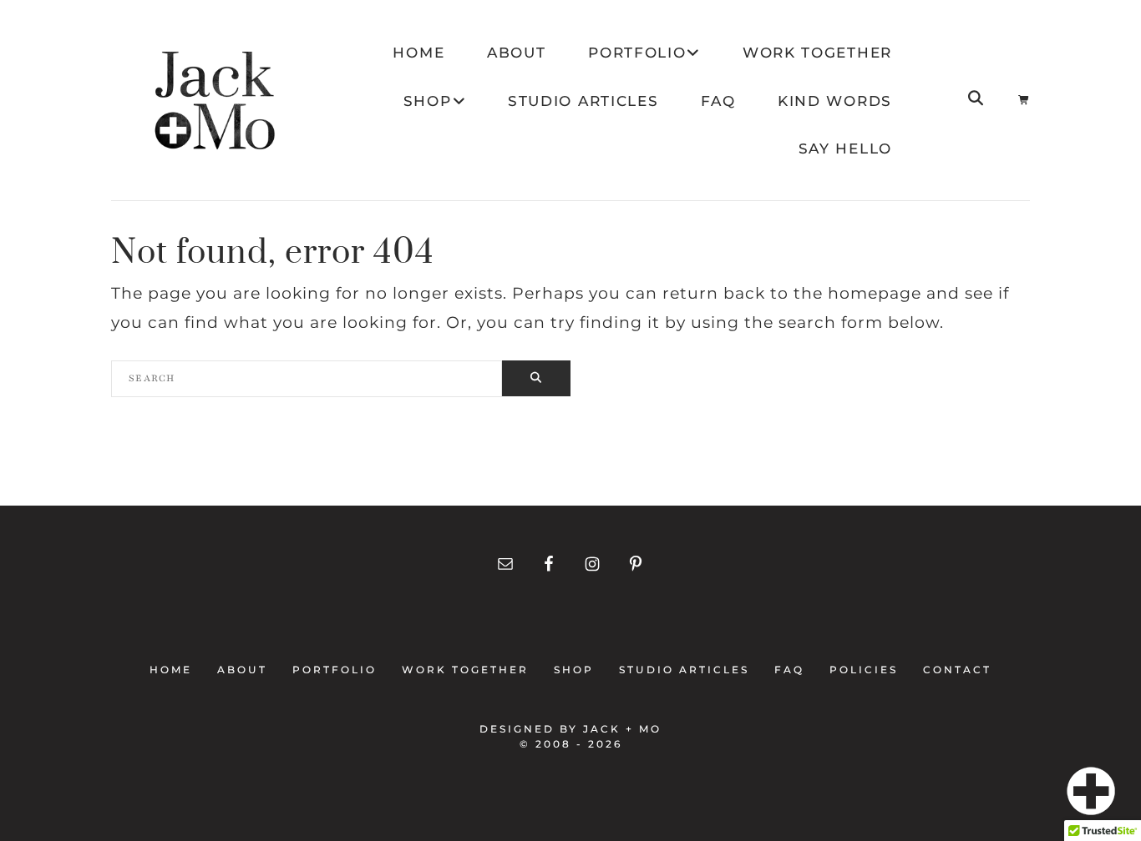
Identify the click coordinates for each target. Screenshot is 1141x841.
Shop (574, 669)
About (242, 669)
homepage (874, 293)
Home (176, 669)
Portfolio (334, 669)
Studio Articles (684, 669)
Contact (952, 669)
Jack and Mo (215, 100)
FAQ (789, 669)
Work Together (465, 669)
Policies (863, 669)
